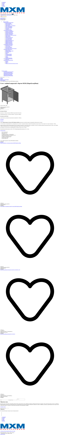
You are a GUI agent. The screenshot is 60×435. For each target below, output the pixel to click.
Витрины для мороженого (9, 31)
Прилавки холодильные (9, 37)
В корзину (1, 142)
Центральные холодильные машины (11, 48)
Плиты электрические (9, 27)
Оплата (3, 3)
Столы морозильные (9, 38)
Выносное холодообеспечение (8, 75)
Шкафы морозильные (9, 42)
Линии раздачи (8, 24)
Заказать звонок (2, 18)
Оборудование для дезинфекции (10, 25)
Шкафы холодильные (9, 43)
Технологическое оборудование (8, 71)
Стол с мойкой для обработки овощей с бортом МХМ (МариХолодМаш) (11, 206)
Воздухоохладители (9, 47)
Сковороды (7, 28)
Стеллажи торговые (9, 55)
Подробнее (2, 119)
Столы (7, 56)
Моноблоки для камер (9, 45)
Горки (6, 62)
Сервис (3, 4)
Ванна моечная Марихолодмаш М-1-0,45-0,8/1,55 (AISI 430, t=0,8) (10, 269)
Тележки (7, 57)
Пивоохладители (8, 36)
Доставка (3, 417)
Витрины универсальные (9, 33)
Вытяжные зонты (8, 51)
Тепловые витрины (8, 29)
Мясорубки (7, 59)
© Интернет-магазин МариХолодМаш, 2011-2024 (7, 431)
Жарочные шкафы (8, 23)
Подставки (7, 52)
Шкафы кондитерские (9, 41)
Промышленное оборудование (8, 73)
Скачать (3, 5)
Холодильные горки (9, 39)
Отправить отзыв (3, 406)
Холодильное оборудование (8, 72)
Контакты (3, 6)
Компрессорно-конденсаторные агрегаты (12, 63)
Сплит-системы (8, 46)
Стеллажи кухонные (9, 54)
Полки (7, 53)
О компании (4, 2)
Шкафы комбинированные (10, 40)
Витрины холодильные (9, 34)
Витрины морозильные (9, 32)
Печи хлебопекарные (9, 26)
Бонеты (7, 61)
